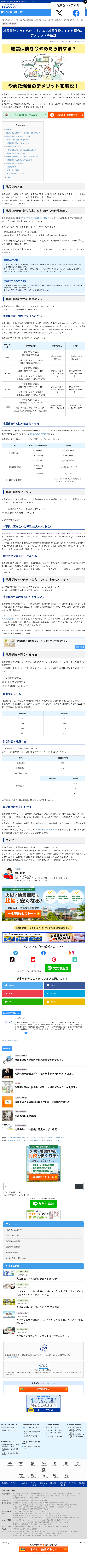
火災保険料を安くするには (32, 1428)
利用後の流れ (6, 1430)
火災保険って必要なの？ (54, 1430)
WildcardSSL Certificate (43, 1370)
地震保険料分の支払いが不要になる (19, 160)
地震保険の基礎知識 (11, 1041)
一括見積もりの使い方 (14, 1230)
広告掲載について (82, 1484)
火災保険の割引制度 (30, 1436)
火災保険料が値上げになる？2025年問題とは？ (41, 1307)
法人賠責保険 (55, 1477)
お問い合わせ (43, 1484)
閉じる (25, 125)
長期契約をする (12, 167)
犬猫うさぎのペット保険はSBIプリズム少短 (26, 1507)
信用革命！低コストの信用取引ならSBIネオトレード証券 (63, 1494)
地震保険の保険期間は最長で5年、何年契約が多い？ (42, 1102)
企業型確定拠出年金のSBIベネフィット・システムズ (29, 1533)
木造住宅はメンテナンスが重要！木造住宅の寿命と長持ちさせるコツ (34, 1140)
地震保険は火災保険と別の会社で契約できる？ (39, 1060)
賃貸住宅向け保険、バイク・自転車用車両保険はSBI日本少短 (58, 1505)
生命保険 (20, 1465)
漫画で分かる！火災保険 (54, 1437)
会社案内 (24, 1483)
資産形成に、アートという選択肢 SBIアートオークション (31, 1498)
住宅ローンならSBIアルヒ (56, 1513)
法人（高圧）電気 (43, 1477)
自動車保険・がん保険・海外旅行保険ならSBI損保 (28, 1503)
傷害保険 (54, 1465)
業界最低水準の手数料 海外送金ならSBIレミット (36, 1500)
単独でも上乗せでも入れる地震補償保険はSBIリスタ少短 (30, 1509)
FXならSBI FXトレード (20, 1496)
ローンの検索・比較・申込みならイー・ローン (27, 1520)
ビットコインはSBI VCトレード (37, 1496)
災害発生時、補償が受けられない (18, 140)
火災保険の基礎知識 (13, 1241)
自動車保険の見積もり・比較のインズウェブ (56, 1520)
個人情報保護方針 (62, 1484)
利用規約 (5, 1483)
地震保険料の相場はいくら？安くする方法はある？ (76, 1435)
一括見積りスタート (44, 1389)
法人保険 (66, 1477)
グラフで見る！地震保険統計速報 (33, 218)
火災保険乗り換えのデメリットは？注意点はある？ (43, 1336)
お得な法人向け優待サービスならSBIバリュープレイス (30, 1531)
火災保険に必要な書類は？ (53, 1433)
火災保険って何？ (52, 1428)
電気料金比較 (77, 1465)
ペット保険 (66, 1465)
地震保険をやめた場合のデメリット (17, 136)
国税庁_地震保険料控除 (38, 434)
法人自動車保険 (21, 1477)
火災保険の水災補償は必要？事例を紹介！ (38, 1278)
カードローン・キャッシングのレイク (56, 1515)
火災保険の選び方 (12, 1252)
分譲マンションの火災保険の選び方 (10, 1454)
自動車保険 (9, 1465)
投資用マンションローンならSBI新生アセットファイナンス (65, 1517)
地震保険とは (10, 129)
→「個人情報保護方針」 (12, 1357)
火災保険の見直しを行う (15, 173)
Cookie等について (72, 1484)
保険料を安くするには (14, 1235)
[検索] (79, 1186)
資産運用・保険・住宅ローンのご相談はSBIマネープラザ (30, 1513)
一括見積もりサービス (47, 829)
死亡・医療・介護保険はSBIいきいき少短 (25, 1505)
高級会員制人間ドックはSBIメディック (25, 1526)
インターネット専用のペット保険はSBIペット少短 (55, 1507)
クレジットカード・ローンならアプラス (25, 1522)
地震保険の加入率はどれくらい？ (76, 1431)
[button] (43, 1366)
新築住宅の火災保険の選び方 (10, 1450)
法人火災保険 (32, 1477)
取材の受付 (53, 1483)
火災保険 (32, 1465)
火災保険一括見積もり (67, 115)
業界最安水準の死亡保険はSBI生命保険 (56, 1503)
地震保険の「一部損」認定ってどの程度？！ (38, 1129)
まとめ (7, 177)
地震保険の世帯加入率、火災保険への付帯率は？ (22, 133)
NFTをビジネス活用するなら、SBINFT (25, 1529)
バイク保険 (43, 1465)
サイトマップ (14, 1484)
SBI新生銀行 (17, 1500)
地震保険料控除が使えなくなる (18, 143)
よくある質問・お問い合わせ (16, 1258)
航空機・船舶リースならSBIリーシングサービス (27, 1535)
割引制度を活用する (14, 170)
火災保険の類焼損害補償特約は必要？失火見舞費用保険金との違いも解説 (36, 1138)
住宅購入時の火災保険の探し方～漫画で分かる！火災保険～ (46, 1087)
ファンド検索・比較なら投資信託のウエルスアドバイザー (30, 1511)
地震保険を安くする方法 (14, 163)
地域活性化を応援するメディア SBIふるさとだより (53, 1522)
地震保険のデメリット (13, 146)
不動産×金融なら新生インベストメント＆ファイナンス (30, 1517)
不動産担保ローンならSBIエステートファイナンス (28, 1515)
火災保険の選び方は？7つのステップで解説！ (10, 1445)
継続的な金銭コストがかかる (17, 153)
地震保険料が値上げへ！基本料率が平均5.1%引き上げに (44, 1073)
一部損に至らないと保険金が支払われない (22, 150)
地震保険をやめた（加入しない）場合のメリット (22, 157)
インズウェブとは (33, 1484)
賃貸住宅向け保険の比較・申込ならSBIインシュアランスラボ (32, 1524)
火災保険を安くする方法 (26, 115)
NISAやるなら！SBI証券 (20, 1494)
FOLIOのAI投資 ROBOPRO (37, 1494)
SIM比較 (43, 1471)
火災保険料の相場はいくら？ (32, 1432)
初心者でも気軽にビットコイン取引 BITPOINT (62, 1496)
